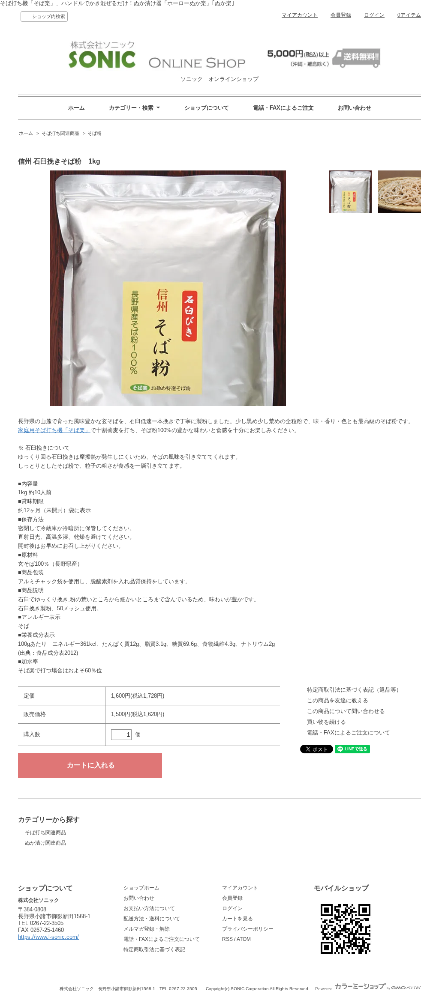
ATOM (244, 939)
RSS (227, 939)
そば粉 (94, 133)
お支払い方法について (149, 908)
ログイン (374, 15)
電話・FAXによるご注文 (283, 107)
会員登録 (341, 15)
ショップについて (206, 107)
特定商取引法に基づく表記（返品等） (354, 690)
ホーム (76, 107)
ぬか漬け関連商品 (45, 843)
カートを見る (237, 919)
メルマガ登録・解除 (146, 929)
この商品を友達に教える (337, 700)
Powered (324, 988)
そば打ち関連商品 (60, 133)
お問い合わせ (354, 107)
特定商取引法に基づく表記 (154, 949)
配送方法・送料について (151, 919)
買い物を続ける (326, 722)
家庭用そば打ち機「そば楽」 (54, 430)
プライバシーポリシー (248, 929)
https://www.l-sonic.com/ (48, 937)
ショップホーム (141, 888)
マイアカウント (300, 15)
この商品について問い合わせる (346, 711)
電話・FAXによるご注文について (348, 732)
